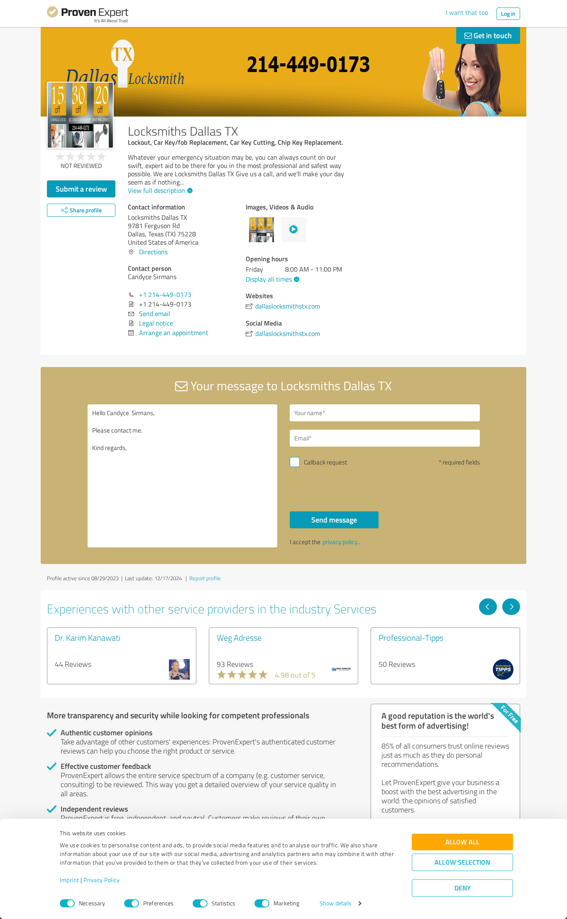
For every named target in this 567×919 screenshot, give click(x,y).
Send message (334, 519)
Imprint (69, 880)
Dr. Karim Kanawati (87, 637)
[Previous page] (488, 606)
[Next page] (511, 606)
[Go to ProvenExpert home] (87, 15)
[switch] (131, 903)
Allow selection (462, 862)
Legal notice (156, 323)
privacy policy (340, 541)
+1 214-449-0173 (165, 294)
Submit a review (81, 188)
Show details (336, 903)
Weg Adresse (239, 637)
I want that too (467, 12)
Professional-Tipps (411, 637)
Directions (153, 251)
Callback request (325, 462)
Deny (463, 888)
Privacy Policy (101, 880)
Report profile (205, 578)
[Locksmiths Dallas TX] (80, 115)
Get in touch (492, 35)
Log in (508, 13)
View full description (156, 190)
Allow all (462, 842)
